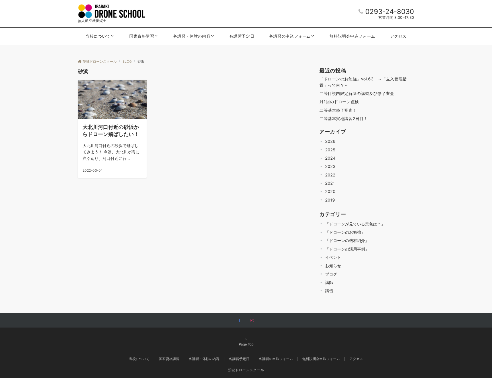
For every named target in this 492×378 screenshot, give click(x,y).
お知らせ (333, 265)
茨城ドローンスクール (246, 370)
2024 (330, 158)
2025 (330, 149)
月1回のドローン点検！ (341, 101)
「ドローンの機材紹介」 (347, 240)
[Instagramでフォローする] (252, 321)
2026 (330, 141)
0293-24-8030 (389, 11)
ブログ (331, 274)
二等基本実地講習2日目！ (343, 118)
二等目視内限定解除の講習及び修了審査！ (358, 93)
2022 (330, 174)
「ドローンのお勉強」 (345, 232)
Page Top (246, 344)
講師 (329, 282)
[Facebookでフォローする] (239, 321)
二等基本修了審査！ (338, 110)
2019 (330, 200)
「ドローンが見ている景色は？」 (355, 223)
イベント (333, 257)
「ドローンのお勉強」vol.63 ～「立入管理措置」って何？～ (363, 81)
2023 (330, 166)
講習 (329, 290)
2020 (330, 191)
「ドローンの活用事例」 (347, 249)
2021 (330, 183)
